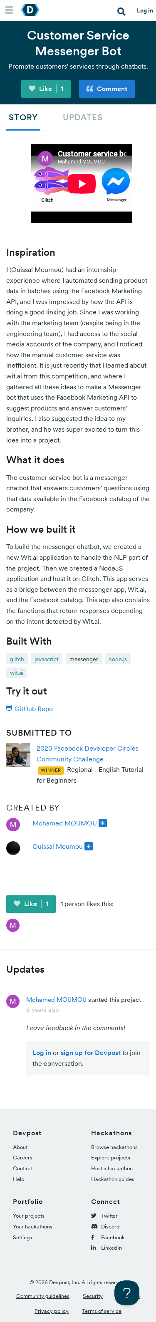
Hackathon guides (112, 1179)
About (20, 1147)
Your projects (29, 1215)
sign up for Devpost (91, 1052)
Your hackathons (32, 1226)
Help (19, 1179)
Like (50, 88)
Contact (22, 1168)
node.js (118, 659)
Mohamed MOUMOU (64, 823)
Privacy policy (52, 1311)
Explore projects (110, 1157)
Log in (145, 10)
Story (23, 117)
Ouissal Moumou (57, 846)
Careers (22, 1157)
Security (93, 1296)
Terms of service (101, 1311)
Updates (83, 117)
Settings (22, 1237)
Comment (111, 88)
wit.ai (16, 673)
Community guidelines (42, 1296)
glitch (17, 659)
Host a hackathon (112, 1168)
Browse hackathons (114, 1147)
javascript (47, 659)
